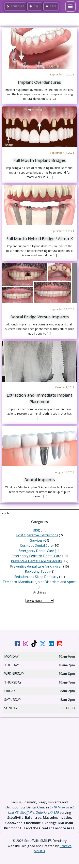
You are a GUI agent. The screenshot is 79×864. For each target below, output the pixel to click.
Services (36, 540)
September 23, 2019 (62, 309)
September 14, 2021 (62, 74)
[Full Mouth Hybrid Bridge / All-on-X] (39, 204)
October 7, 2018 (64, 387)
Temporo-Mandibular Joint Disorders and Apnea (40, 582)
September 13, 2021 (62, 231)
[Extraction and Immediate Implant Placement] (39, 361)
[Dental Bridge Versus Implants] (39, 283)
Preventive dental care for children (36, 566)
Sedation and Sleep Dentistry (36, 576)
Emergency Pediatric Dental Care (36, 556)
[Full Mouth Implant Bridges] (39, 126)
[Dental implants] (39, 445)
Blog (36, 530)
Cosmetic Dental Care (36, 545)
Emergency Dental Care (36, 550)
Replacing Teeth (37, 571)
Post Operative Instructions (37, 535)
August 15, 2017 (64, 472)
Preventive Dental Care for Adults (36, 561)
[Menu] (70, 6)
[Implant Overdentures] (39, 48)
